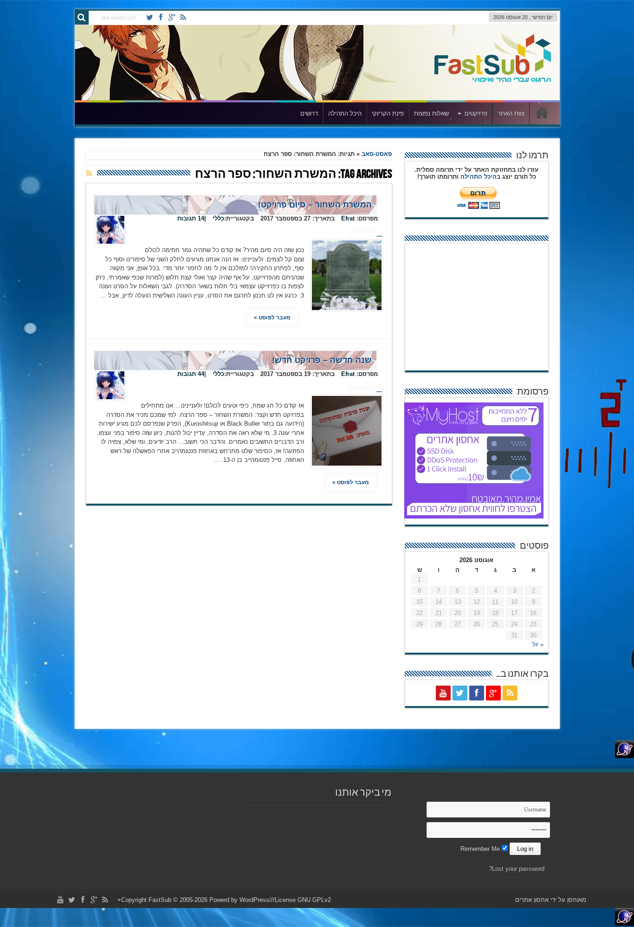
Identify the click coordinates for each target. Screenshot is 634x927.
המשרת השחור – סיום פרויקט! (315, 204)
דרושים (309, 113)
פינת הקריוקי (388, 113)
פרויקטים (476, 113)
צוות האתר (511, 113)
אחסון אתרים (532, 899)
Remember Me (481, 848)
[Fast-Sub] (493, 79)
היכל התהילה (345, 113)
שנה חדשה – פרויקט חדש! (322, 360)
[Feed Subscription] (89, 173)
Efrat (348, 218)
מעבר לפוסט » (272, 317)
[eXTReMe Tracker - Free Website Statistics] (624, 755)
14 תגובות (190, 218)
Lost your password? (516, 868)
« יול (537, 644)
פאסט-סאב (377, 153)
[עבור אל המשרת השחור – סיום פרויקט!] (347, 275)
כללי (218, 218)
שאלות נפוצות (431, 113)
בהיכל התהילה (480, 176)
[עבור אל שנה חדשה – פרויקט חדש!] (347, 431)
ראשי (542, 115)
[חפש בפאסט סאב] (82, 18)
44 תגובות (190, 373)
